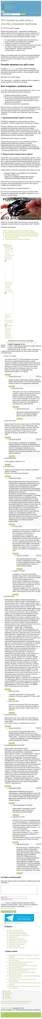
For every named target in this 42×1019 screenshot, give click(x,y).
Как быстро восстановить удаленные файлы (19, 230)
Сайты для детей (14, 946)
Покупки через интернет (17, 944)
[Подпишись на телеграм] (19, 921)
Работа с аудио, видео (16, 930)
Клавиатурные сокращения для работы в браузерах (22, 234)
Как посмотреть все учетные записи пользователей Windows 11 (21, 962)
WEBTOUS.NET (6, 1)
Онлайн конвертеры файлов (18, 933)
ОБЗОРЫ (8, 5)
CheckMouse (12, 68)
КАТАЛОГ (8, 8)
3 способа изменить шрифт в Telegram (17, 239)
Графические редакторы (17, 939)
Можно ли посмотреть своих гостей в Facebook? (21, 232)
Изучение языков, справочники (19, 935)
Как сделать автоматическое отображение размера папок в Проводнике (22, 969)
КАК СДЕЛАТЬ (10, 6)
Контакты (4, 1001)
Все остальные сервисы (16, 947)
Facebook (8, 991)
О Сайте (25, 1003)
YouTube (7, 996)
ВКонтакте (8, 993)
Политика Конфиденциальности (19, 1001)
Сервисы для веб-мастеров (17, 942)
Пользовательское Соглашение (11, 1003)
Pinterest (7, 994)
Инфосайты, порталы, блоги (18, 940)
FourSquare (8, 998)
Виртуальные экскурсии (17, 932)
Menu (2, 11)
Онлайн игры (13, 937)
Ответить (8, 375)
